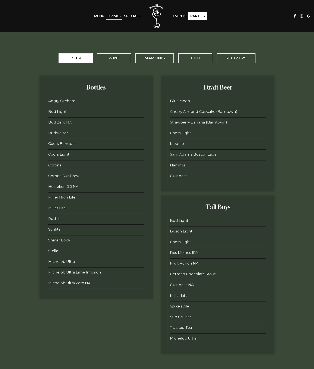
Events (179, 16)
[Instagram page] (301, 16)
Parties (197, 16)
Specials (132, 16)
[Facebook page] (294, 16)
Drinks (114, 16)
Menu (99, 16)
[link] (156, 16)
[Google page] (308, 16)
